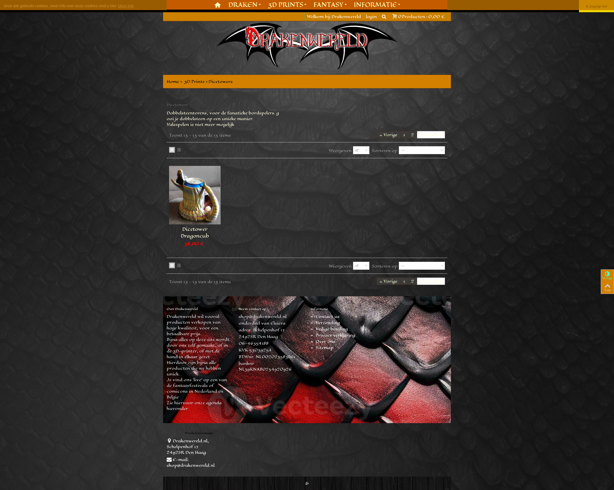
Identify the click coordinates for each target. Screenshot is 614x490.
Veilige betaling (329, 329)
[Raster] (172, 150)
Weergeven (340, 150)
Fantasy (328, 4)
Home (173, 81)
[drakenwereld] (307, 46)
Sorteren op (384, 150)
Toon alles (431, 135)
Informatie (375, 4)
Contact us (325, 317)
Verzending (325, 323)
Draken (243, 4)
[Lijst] (179, 150)
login (371, 16)
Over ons (323, 341)
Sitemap (322, 348)
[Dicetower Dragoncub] (194, 195)
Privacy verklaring (333, 335)
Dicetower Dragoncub (195, 232)
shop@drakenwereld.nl (191, 465)
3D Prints (285, 4)
